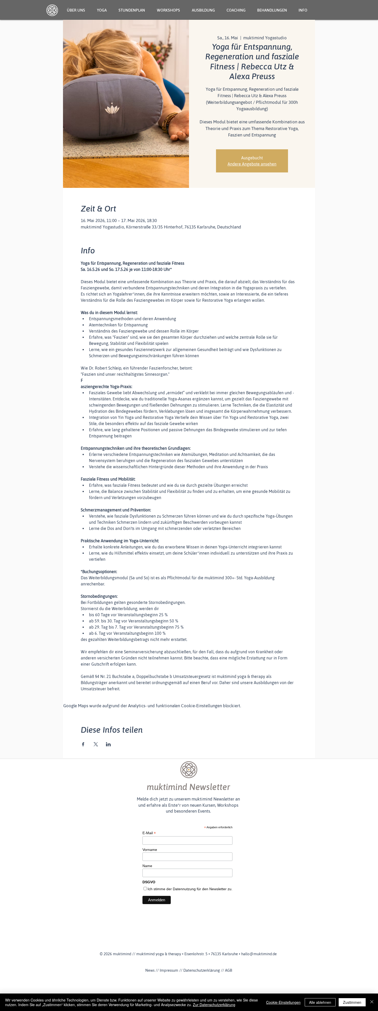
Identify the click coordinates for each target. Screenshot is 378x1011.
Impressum (169, 970)
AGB (228, 970)
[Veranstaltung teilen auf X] (95, 744)
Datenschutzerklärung (201, 970)
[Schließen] (372, 1002)
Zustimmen (352, 1002)
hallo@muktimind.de (259, 954)
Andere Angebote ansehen (252, 164)
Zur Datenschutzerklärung (214, 1004)
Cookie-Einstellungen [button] (283, 1002)
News (150, 970)
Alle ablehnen (320, 1002)
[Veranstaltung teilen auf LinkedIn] (108, 744)
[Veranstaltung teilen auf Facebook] (83, 744)
